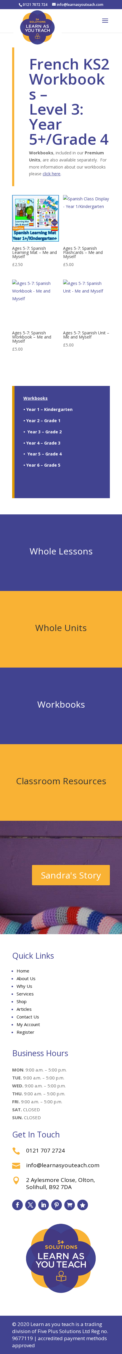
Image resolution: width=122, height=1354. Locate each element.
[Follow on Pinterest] (56, 1205)
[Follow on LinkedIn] (43, 1205)
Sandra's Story (71, 875)
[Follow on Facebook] (17, 1205)
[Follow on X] (30, 1205)
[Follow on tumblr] (69, 1205)
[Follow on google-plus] (82, 1205)
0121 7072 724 (35, 4)
